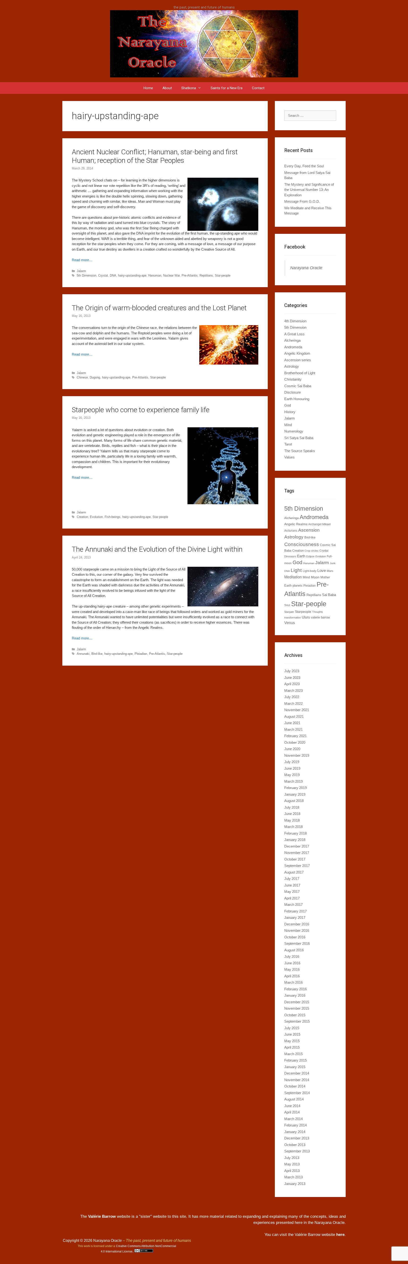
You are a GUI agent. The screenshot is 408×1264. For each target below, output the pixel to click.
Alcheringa (292, 340)
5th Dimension (86, 275)
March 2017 (293, 905)
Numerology (293, 431)
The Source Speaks (299, 451)
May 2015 (292, 1041)
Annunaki (83, 653)
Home (148, 88)
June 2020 (292, 749)
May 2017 (292, 892)
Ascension (309, 530)
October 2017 (294, 859)
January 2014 (294, 1132)
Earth (301, 556)
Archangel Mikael (319, 524)
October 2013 (294, 1145)
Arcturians (290, 530)
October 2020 (294, 742)
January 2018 (294, 840)
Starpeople (303, 611)
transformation (292, 617)
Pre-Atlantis (190, 275)
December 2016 (296, 924)
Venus (289, 623)
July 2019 (291, 762)
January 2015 (294, 1067)
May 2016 (292, 969)
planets (297, 585)
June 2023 (292, 678)
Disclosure (292, 392)
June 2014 (292, 1106)
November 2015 (296, 1008)
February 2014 (295, 1125)
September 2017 (297, 866)
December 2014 (296, 1073)
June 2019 (292, 768)
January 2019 (294, 794)
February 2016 (295, 989)
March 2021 (293, 729)
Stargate (289, 611)
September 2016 (297, 943)
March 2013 (293, 1177)
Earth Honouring (296, 399)
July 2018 (291, 807)
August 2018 (294, 801)
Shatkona (188, 88)
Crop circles (312, 550)
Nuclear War (171, 275)
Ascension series (297, 360)
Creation (82, 517)
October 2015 (294, 1015)
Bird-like (96, 653)
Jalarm (81, 271)
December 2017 (296, 846)
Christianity (293, 379)
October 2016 (294, 937)
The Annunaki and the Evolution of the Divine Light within (157, 549)
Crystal (103, 275)
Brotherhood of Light (299, 373)
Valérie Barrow (102, 1216)
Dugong (95, 377)
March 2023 (293, 691)
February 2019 (295, 788)
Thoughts (317, 611)
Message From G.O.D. (302, 201)
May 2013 (292, 1164)
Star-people (222, 275)
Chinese (82, 377)
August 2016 (294, 950)
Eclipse (310, 556)
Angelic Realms (295, 524)
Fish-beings (112, 517)
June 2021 (292, 723)
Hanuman (154, 275)
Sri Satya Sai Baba (298, 438)
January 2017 (294, 917)
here (340, 1234)
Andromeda (293, 347)
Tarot (288, 444)
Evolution (96, 517)
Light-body (309, 571)
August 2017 (294, 872)
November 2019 (296, 755)
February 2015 (295, 1060)
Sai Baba (329, 595)
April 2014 (292, 1112)
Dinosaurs (290, 556)
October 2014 (294, 1086)
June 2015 (292, 1034)
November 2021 (296, 710)
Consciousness (301, 544)
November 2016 (296, 930)
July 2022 (291, 697)
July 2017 (291, 879)
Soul (287, 605)
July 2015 (291, 1028)
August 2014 (294, 1099)
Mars (330, 571)
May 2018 (292, 820)
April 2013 (292, 1171)
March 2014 (293, 1119)
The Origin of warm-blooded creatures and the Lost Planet (159, 308)
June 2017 (292, 885)
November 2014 (296, 1080)
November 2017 (296, 853)
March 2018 (293, 827)
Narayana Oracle (306, 267)
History (289, 412)
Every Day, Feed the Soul (304, 166)
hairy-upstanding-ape (132, 275)
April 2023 (292, 684)
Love (321, 570)
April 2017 (292, 898)
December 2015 (296, 1002)
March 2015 (293, 1054)
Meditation (293, 577)
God (287, 405)
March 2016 (293, 982)
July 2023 (291, 671)
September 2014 (297, 1093)
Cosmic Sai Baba (297, 386)
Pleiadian (141, 653)
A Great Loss (294, 334)
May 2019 (292, 775)
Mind (288, 425)
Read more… (82, 260)
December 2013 (296, 1138)
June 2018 (292, 814)
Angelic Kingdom (297, 353)
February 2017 (295, 911)
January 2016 (294, 995)
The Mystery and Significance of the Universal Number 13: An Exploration (309, 189)
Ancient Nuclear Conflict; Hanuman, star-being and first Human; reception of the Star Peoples (155, 156)
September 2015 (297, 1021)
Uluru (306, 617)
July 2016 (291, 956)
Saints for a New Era (226, 88)
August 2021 (294, 716)
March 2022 (293, 703)
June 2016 (292, 963)
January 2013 (294, 1184)
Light (296, 570)
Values (289, 457)
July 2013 (291, 1158)
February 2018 (295, 833)
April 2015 (292, 1047)
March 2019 (293, 781)
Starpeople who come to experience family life (140, 410)
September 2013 (297, 1151)
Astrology (291, 366)
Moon (315, 577)
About (167, 88)
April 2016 (292, 976)
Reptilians (206, 275)
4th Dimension (295, 321)
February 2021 (295, 736)
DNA (113, 275)
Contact (258, 88)
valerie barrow (320, 617)
